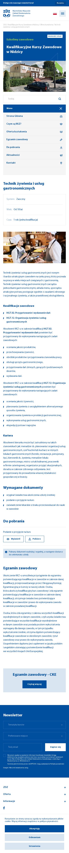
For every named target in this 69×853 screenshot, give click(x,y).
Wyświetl (15, 539)
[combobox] (34, 99)
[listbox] (34, 725)
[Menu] (62, 13)
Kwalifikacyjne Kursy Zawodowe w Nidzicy (23, 25)
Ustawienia (34, 846)
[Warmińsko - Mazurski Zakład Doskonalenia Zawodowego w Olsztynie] (14, 14)
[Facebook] (4, 808)
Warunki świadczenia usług (18, 768)
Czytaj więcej (34, 684)
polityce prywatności (49, 821)
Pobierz (37, 539)
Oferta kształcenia (46, 25)
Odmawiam (34, 837)
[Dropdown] (55, 13)
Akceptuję (34, 829)
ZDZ (5, 25)
